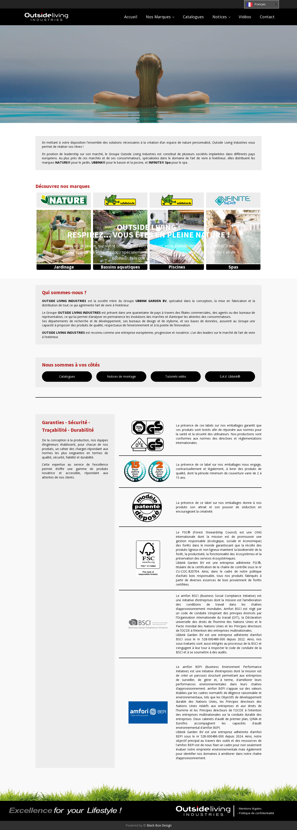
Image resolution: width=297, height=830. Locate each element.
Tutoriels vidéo (175, 376)
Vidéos (245, 16)
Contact (267, 16)
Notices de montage (121, 376)
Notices (219, 16)
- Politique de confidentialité (255, 813)
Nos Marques (158, 16)
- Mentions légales (249, 808)
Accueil (130, 16)
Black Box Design (159, 825)
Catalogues (193, 16)
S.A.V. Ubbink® (230, 376)
